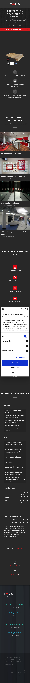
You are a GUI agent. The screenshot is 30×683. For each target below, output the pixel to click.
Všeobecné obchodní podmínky (13, 661)
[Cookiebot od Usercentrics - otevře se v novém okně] (21, 309)
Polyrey (13, 25)
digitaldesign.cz (22, 674)
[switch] (26, 341)
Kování (6, 659)
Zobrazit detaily (20, 357)
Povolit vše (15, 362)
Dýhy (22, 657)
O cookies (19, 659)
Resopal (16, 657)
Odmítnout (15, 373)
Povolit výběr (15, 367)
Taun (5, 657)
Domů (9, 25)
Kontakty (12, 659)
